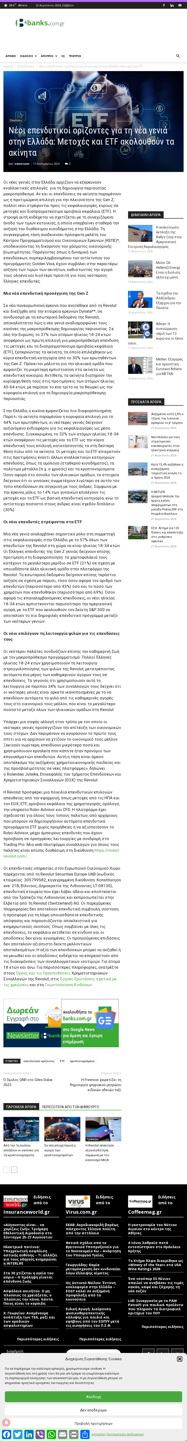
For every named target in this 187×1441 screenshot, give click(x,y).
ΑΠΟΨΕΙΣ (47, 56)
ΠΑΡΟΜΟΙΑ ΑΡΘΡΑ (21, 1107)
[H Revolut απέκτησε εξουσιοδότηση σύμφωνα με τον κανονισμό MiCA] (103, 1129)
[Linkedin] (172, 5)
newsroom (22, 163)
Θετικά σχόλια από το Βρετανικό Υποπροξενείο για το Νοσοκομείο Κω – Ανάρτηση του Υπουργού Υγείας (93, 1248)
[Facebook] (164, 5)
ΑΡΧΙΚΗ (11, 56)
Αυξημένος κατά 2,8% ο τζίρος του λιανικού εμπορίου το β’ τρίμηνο (167, 418)
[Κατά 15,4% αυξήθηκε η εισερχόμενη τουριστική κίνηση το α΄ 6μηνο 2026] (138, 469)
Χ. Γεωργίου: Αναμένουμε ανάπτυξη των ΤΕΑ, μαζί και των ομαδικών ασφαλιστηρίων (29, 1319)
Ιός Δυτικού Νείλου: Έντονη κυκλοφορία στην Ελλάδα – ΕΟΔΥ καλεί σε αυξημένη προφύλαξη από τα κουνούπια (91, 1291)
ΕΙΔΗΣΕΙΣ (26, 56)
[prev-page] (6, 1170)
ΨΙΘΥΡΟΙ (75, 56)
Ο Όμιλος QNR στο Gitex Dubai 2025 (27, 1082)
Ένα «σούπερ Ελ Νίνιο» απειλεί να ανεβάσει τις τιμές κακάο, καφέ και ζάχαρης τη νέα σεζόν (156, 1284)
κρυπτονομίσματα (82, 1061)
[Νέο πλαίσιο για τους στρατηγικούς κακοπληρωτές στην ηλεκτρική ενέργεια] (138, 441)
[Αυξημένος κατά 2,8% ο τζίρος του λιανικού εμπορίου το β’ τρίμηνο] (138, 418)
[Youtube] (180, 5)
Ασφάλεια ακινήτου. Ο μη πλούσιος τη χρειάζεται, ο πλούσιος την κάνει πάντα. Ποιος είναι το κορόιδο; (28, 1297)
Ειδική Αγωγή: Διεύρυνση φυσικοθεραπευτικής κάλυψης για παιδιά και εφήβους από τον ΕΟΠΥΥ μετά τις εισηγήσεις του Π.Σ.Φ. (92, 1317)
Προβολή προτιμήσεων (93, 1423)
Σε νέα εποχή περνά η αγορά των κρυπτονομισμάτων (60, 1150)
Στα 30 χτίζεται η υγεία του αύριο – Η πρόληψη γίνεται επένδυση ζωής (28, 1277)
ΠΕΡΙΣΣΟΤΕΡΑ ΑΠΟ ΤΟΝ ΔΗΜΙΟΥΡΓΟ (70, 1107)
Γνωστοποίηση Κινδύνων (68, 984)
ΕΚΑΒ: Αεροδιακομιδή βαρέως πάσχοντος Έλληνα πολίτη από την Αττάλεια (92, 1228)
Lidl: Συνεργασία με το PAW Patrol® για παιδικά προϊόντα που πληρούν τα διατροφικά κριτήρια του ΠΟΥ (155, 1306)
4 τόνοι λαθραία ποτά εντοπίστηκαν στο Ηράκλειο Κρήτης (154, 1246)
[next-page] (14, 1170)
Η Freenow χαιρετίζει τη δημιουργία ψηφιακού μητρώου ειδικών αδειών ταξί (95, 1085)
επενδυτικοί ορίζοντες (39, 1061)
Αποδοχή (93, 1397)
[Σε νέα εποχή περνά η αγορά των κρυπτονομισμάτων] (62, 1129)
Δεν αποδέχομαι (93, 1410)
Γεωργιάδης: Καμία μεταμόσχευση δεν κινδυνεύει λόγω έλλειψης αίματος (93, 1268)
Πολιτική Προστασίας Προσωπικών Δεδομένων (109, 1434)
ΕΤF (62, 1061)
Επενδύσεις (26, 66)
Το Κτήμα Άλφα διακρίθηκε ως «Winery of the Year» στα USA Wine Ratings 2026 (155, 1264)
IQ (63, 56)
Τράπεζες (92, 1139)
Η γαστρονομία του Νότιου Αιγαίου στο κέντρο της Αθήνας (152, 1228)
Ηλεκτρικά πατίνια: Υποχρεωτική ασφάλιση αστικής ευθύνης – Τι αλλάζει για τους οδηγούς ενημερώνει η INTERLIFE (30, 1255)
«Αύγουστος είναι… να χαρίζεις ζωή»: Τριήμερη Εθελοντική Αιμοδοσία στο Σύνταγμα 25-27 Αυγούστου (27, 1230)
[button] (179, 1359)
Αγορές (9, 1139)
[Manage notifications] (6, 1422)
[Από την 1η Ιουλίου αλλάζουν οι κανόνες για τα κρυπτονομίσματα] (21, 1129)
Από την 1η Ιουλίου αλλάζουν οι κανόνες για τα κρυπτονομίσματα (21, 1150)
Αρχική (8, 66)
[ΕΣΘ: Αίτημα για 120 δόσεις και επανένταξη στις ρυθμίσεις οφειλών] (138, 532)
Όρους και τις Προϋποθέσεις (43, 973)
